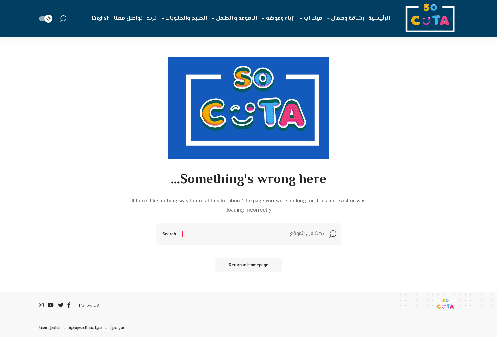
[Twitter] (60, 306)
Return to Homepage (248, 265)
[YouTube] (51, 306)
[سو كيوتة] (428, 18)
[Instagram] (41, 306)
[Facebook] (69, 306)
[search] (63, 18)
